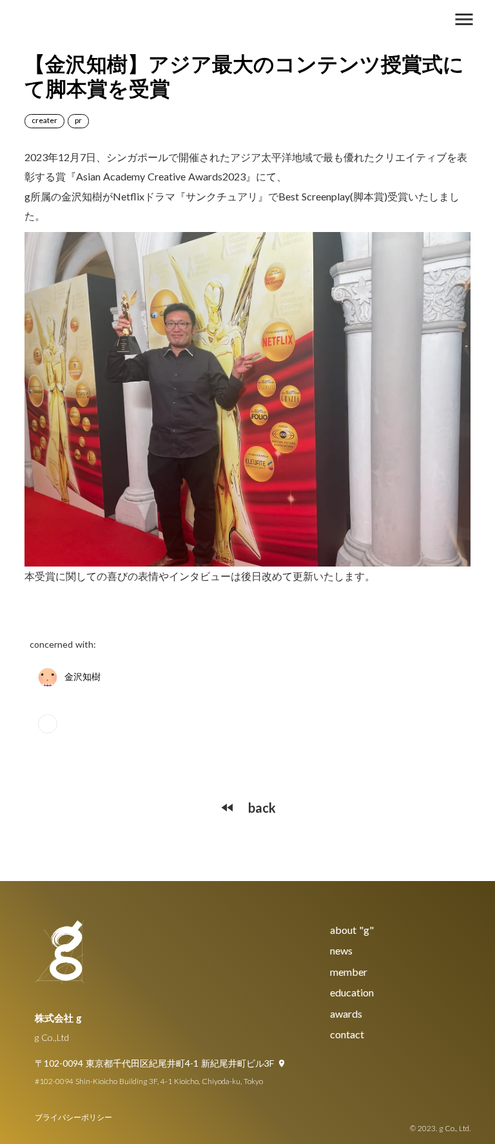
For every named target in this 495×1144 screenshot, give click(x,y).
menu (464, 19)
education (352, 992)
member (348, 971)
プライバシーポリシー (73, 1117)
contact (347, 1034)
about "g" (352, 930)
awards (346, 1013)
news (341, 950)
